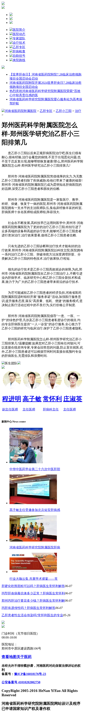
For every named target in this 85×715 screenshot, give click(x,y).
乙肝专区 (19, 47)
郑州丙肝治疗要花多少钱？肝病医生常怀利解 (33, 600)
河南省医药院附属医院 (20, 111)
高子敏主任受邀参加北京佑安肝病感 (34, 510)
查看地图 (9, 657)
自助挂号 (19, 55)
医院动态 (19, 34)
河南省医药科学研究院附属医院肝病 (34, 547)
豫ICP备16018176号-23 (30, 674)
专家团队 (19, 38)
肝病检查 (19, 51)
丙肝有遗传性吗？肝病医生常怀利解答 (28, 608)
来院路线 (19, 60)
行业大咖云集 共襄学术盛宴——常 (33, 578)
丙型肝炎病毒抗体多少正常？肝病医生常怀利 (33, 593)
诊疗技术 (19, 42)
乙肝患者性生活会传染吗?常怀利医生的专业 (32, 615)
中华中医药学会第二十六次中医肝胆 (34, 469)
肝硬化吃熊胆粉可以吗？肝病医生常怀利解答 (33, 586)
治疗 (78, 111)
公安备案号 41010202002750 (21, 682)
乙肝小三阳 (64, 111)
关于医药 (24, 657)
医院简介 (19, 29)
